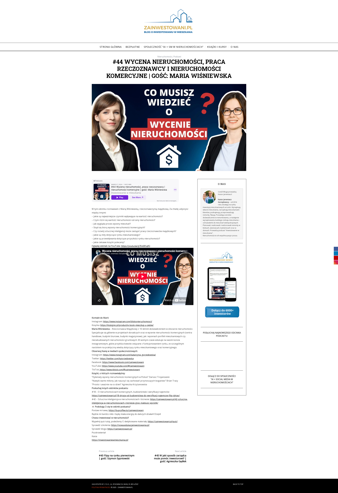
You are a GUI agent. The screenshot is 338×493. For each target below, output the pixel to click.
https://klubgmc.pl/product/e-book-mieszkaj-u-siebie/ (127, 325)
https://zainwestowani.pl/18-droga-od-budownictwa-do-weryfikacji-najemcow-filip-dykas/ (136, 395)
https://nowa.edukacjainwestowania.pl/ (130, 425)
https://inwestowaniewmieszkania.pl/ (110, 440)
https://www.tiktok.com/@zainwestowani (119, 369)
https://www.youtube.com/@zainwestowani (123, 365)
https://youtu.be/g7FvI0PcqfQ (135, 246)
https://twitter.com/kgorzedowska (117, 358)
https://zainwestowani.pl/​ (119, 428)
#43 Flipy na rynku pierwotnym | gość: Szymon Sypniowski (116, 455)
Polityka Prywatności (101, 487)
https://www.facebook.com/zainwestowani (123, 362)
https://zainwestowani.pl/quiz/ (163, 421)
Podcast (177, 56)
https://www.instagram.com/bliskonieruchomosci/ (127, 321)
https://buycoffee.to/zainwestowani (126, 410)
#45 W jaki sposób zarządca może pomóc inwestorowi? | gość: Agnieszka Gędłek (170, 456)
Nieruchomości (164, 56)
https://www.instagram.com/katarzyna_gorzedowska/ (129, 354)
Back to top (238, 484)
